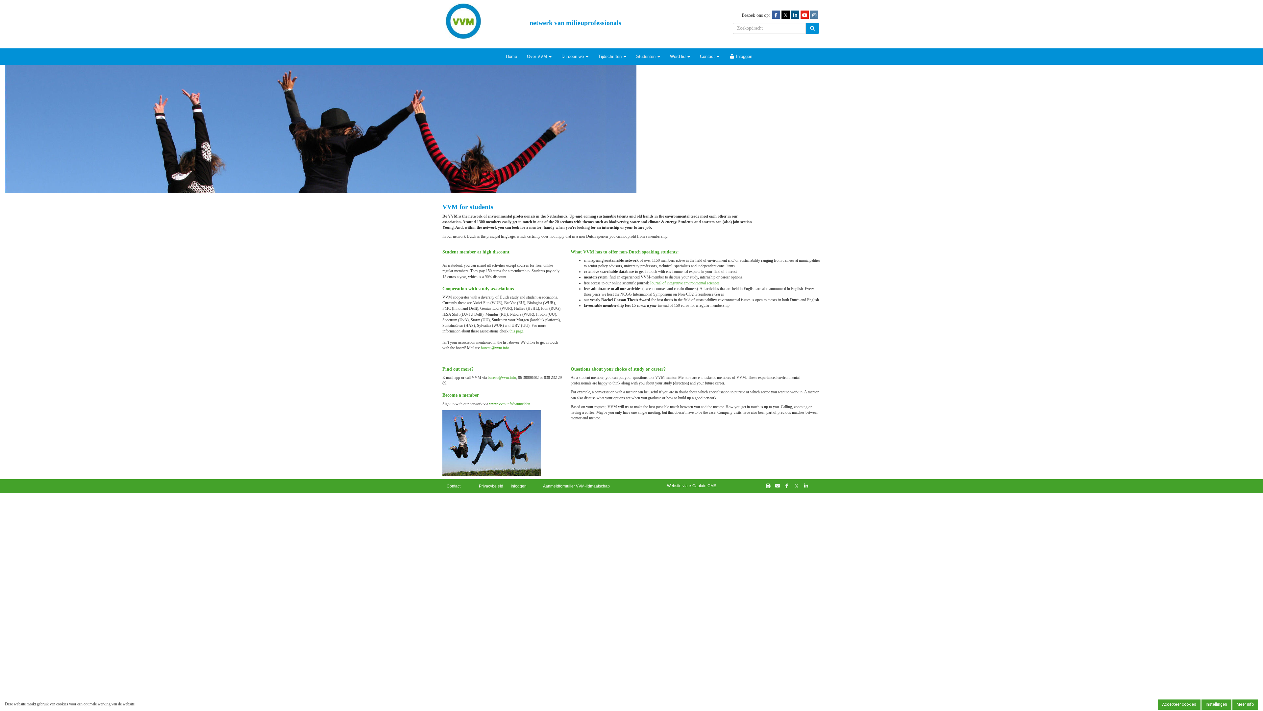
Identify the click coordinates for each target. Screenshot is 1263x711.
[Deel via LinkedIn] (806, 486)
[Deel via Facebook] (787, 486)
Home (511, 56)
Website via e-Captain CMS (691, 486)
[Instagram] (814, 15)
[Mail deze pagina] (777, 486)
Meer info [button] (1245, 704)
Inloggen (743, 56)
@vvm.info (495, 348)
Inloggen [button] (519, 486)
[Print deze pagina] (768, 486)
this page (516, 331)
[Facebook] (776, 15)
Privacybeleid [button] (491, 486)
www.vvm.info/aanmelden (509, 404)
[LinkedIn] (795, 15)
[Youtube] (804, 15)
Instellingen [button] (1216, 704)
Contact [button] (453, 486)
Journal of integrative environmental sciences (685, 283)
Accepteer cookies (1179, 704)
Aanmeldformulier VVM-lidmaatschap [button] (576, 486)
